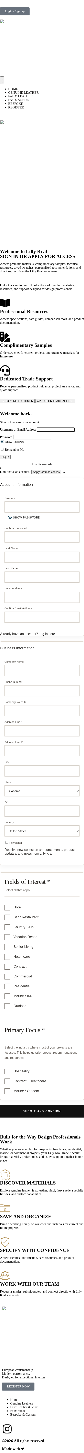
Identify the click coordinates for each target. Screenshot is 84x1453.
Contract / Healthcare (29, 1081)
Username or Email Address (18, 429)
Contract (20, 966)
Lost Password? (42, 464)
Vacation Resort (25, 937)
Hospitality (21, 1071)
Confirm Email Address (18, 608)
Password (6, 437)
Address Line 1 (13, 722)
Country (9, 822)
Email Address (13, 588)
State (7, 782)
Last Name (11, 568)
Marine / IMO (23, 996)
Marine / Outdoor (26, 1091)
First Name (11, 548)
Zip (6, 802)
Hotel (17, 907)
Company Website (15, 702)
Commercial (22, 976)
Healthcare (21, 957)
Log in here (47, 634)
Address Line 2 (13, 742)
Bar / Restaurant (26, 917)
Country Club (23, 927)
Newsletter (15, 842)
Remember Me (14, 449)
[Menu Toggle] (2, 80)
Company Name (14, 661)
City (6, 762)
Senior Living (23, 947)
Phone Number (13, 681)
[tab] (17, 401)
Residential (21, 986)
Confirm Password (15, 528)
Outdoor (19, 1006)
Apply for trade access (46, 472)
